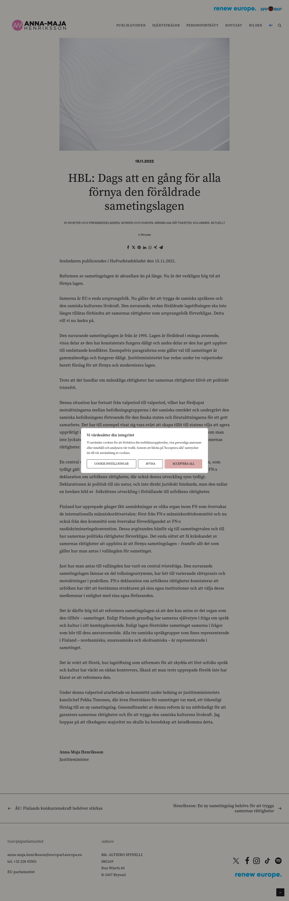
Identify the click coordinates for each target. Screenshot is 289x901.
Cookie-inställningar (111, 464)
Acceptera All (183, 464)
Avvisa (150, 464)
